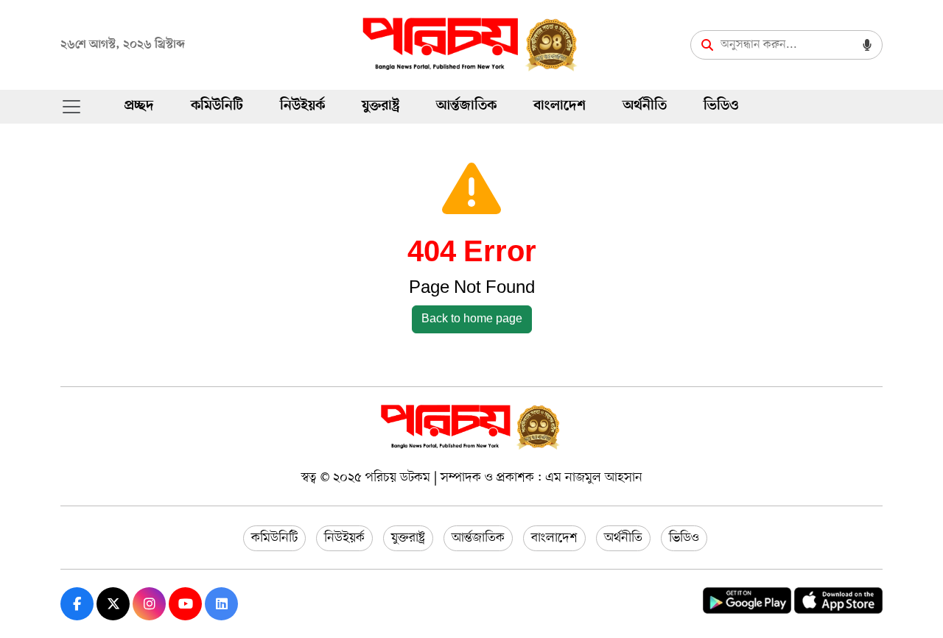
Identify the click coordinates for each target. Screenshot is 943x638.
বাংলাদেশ (559, 106)
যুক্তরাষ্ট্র (380, 106)
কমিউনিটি (217, 106)
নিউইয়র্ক (302, 106)
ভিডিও (721, 106)
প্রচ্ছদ (139, 106)
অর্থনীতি (645, 106)
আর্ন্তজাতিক (466, 106)
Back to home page (471, 319)
